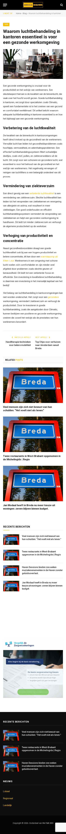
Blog (25, 13)
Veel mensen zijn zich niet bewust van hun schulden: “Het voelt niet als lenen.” (27, 409)
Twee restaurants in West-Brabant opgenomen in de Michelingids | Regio (31, 458)
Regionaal (8, 798)
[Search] (61, 5)
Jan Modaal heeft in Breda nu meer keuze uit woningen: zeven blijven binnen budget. (29, 507)
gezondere (53, 297)
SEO (51, 823)
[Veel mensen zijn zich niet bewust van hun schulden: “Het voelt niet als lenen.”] (33, 385)
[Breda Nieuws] (33, 5)
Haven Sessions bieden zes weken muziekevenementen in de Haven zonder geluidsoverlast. (42, 570)
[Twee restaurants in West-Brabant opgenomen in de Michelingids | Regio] (33, 434)
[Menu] (5, 5)
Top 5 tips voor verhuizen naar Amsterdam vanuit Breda (47, 345)
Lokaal (6, 791)
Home (18, 13)
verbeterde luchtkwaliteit (41, 193)
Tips (6, 24)
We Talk (46, 823)
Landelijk (7, 805)
